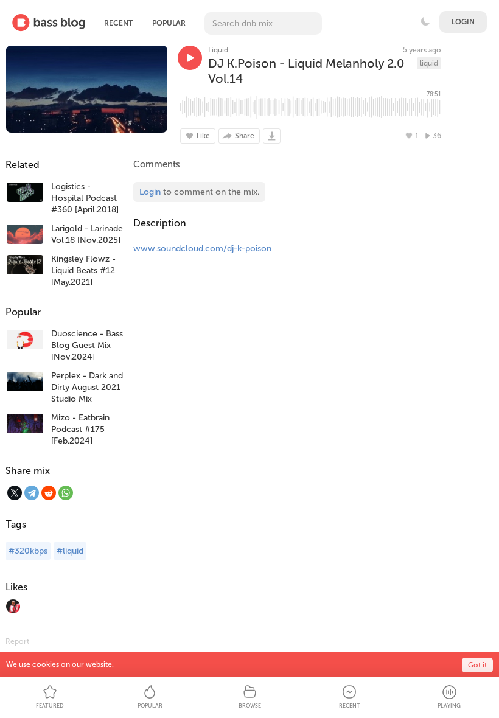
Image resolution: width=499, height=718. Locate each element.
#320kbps (28, 551)
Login (463, 22)
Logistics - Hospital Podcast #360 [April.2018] (85, 198)
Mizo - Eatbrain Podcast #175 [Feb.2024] (80, 429)
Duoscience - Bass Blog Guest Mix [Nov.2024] (87, 345)
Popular (169, 23)
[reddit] (48, 493)
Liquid (218, 50)
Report (17, 641)
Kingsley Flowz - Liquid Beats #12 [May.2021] (83, 270)
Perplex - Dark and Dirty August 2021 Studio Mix (87, 387)
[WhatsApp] (65, 493)
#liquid (70, 551)
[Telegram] (31, 493)
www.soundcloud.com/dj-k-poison (202, 248)
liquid (429, 63)
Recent (118, 23)
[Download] (272, 136)
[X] (14, 493)
